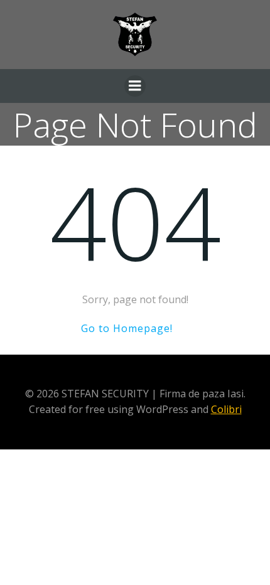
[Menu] (135, 86)
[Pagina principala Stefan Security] (135, 34)
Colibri (226, 409)
